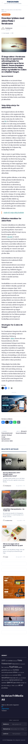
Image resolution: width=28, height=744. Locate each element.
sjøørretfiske (16, 682)
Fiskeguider (6, 14)
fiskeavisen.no (16, 664)
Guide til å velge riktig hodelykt (14, 212)
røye (21, 680)
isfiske (15, 672)
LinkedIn (11, 422)
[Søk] (25, 2)
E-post (18, 422)
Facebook (3, 422)
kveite (6, 675)
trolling (8, 685)
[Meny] (2, 2)
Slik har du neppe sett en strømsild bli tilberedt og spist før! (13, 545)
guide (9, 670)
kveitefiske (10, 675)
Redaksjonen (8, 28)
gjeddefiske (4, 670)
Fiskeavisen (10, 740)
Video (13, 685)
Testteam (4, 710)
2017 (3, 660)
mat (17, 678)
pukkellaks (6, 680)
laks (19, 675)
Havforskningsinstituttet (7, 672)
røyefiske (3, 682)
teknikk (9, 237)
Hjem (2, 9)
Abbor (13, 338)
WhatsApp (14, 422)
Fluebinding (6, 667)
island (19, 672)
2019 (7, 660)
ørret (21, 685)
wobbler (16, 685)
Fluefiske (6, 491)
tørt (10, 685)
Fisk (4, 526)
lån (5, 121)
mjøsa (19, 677)
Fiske (4, 455)
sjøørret (10, 682)
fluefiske (13, 667)
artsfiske (10, 660)
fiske (19, 660)
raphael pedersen (14, 680)
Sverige (22, 682)
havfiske (16, 670)
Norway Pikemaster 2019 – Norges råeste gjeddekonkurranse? (12, 474)
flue (2, 667)
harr (12, 670)
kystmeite (15, 675)
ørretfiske (4, 688)
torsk (5, 685)
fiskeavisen (6, 663)
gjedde (20, 667)
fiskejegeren (22, 663)
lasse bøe (12, 678)
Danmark (15, 660)
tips (2, 685)
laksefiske (5, 678)
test (25, 682)
